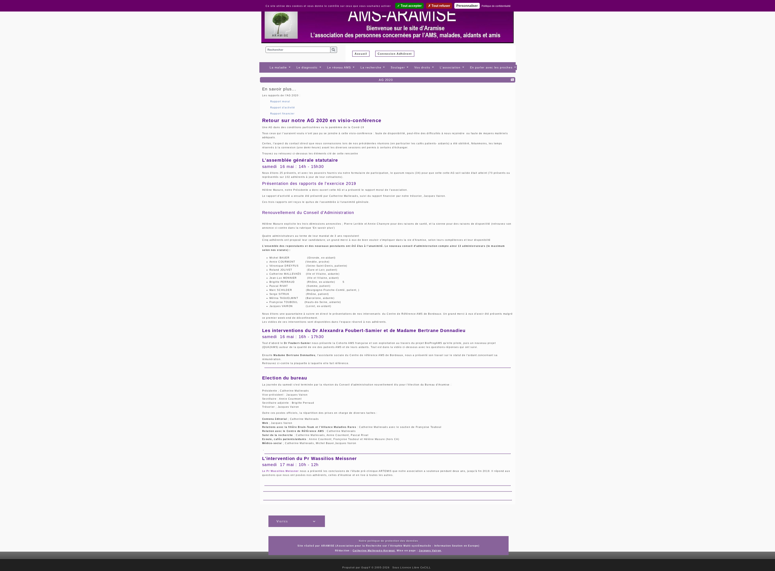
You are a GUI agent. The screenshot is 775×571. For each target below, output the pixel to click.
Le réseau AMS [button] (339, 67)
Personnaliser (467, 5)
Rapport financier (282, 113)
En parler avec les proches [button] (492, 67)
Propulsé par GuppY (356, 567)
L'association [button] (451, 67)
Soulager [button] (398, 67)
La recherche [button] (371, 67)
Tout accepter (411, 5)
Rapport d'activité (282, 107)
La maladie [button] (279, 67)
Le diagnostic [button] (307, 67)
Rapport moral (280, 101)
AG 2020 (386, 80)
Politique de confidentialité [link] (496, 6)
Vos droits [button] (422, 67)
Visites (296, 521)
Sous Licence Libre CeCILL (412, 567)
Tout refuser (440, 5)
